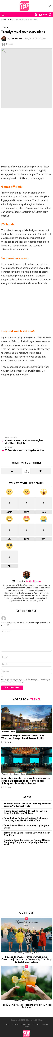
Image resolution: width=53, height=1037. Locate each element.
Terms (26, 1027)
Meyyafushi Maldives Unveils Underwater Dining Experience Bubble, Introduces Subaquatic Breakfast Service (25, 781)
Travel (35, 699)
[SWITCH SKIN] (35, 14)
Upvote (11, 471)
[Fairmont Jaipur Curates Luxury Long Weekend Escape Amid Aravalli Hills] (26, 719)
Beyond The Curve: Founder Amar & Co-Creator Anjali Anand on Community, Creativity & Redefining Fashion (26, 959)
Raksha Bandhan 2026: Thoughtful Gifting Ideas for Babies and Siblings (25, 812)
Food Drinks (27, 1001)
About (15, 1024)
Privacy (45, 1024)
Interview (18, 953)
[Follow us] (50, 6)
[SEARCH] (50, 14)
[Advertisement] (26, 137)
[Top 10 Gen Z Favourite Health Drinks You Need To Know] (26, 982)
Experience (14, 774)
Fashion (28, 953)
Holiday (5, 731)
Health (16, 1001)
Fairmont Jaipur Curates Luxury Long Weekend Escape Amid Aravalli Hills (23, 737)
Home (7, 1024)
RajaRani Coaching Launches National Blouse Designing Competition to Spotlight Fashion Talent (27, 842)
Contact (36, 1024)
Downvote (40, 471)
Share (5, 52)
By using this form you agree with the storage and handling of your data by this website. (25, 681)
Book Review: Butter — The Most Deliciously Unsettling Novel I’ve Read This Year (26, 819)
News (13, 731)
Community (25, 1024)
